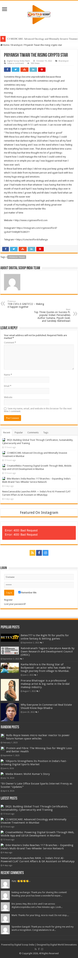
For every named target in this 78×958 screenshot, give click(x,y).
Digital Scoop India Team (18, 61)
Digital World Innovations (63, 944)
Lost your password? (15, 604)
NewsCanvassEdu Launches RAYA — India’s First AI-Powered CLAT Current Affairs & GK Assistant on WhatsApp (38, 859)
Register (8, 599)
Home (6, 45)
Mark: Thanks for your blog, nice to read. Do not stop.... (40, 915)
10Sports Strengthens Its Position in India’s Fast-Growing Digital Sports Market (34, 762)
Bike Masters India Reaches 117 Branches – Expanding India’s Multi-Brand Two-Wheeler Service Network (37, 847)
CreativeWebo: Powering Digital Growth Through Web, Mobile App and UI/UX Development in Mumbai (37, 834)
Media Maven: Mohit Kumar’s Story (27, 774)
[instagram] (45, 553)
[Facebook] (39, 553)
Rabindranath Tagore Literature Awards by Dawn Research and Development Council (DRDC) (47, 651)
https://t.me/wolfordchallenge (32, 239)
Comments (33, 432)
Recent (6, 432)
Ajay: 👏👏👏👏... (21, 881)
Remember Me (28, 592)
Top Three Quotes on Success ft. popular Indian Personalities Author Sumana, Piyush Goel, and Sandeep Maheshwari (52, 315)
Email (7, 386)
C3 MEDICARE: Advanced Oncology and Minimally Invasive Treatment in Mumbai (33, 821)
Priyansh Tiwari (17, 257)
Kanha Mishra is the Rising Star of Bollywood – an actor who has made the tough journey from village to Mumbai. (46, 668)
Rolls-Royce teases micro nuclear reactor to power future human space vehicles (38, 737)
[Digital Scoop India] (39, 14)
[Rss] (32, 553)
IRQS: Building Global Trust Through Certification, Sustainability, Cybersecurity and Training (34, 808)
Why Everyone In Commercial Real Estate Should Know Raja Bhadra (46, 706)
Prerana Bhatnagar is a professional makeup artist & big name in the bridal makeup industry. (45, 684)
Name (8, 374)
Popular (19, 432)
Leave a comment (15, 63)
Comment (10, 342)
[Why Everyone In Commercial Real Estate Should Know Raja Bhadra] (10, 712)
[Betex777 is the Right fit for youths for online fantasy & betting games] (10, 638)
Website (8, 397)
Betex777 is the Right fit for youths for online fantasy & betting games (45, 637)
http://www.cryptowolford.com (31, 220)
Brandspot (16, 45)
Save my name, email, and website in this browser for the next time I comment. (38, 410)
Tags (45, 432)
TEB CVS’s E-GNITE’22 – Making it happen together (26, 304)
